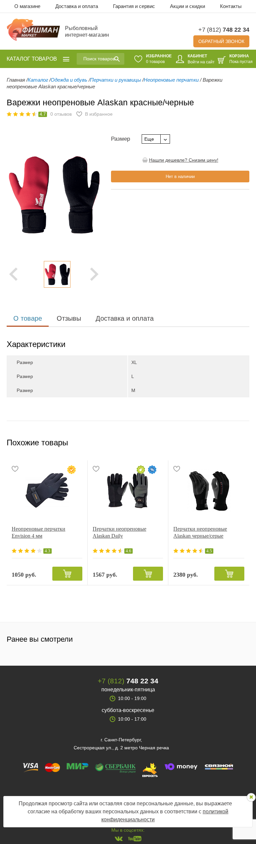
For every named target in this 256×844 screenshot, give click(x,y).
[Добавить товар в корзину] (67, 574)
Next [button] (94, 274)
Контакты (231, 6)
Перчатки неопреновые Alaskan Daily (119, 532)
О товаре (27, 318)
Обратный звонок (221, 41)
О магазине (27, 6)
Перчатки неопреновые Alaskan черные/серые (200, 532)
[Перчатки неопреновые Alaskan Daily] (128, 490)
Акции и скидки (187, 6)
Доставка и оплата (76, 6)
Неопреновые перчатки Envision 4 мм (38, 532)
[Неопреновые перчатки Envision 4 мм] (47, 490)
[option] (54, 274)
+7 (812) (223, 29)
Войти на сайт (201, 62)
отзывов (61, 114)
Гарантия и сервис (134, 6)
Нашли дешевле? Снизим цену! (183, 160)
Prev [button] (13, 274)
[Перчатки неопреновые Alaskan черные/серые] (208, 490)
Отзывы (69, 318)
